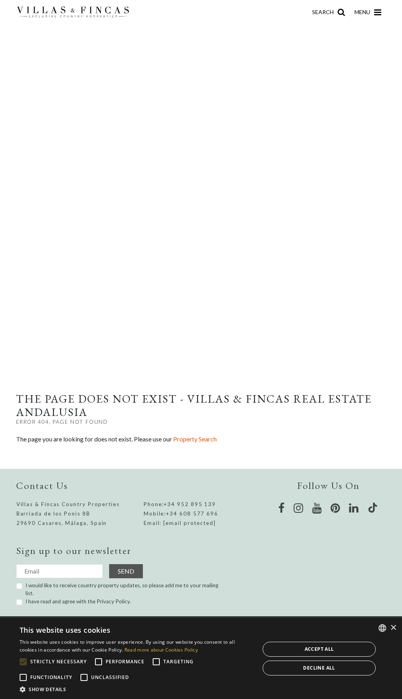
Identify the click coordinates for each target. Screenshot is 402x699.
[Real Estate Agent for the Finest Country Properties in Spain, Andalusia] (76, 12)
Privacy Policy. (114, 601)
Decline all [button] (319, 668)
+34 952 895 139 (190, 504)
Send (126, 571)
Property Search (195, 439)
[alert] (201, 658)
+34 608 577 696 (192, 513)
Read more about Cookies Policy (161, 649)
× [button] (393, 628)
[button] (136, 689)
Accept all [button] (319, 649)
